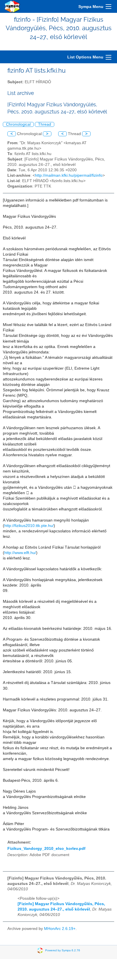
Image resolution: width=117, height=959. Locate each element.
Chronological (18, 124)
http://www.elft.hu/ (20, 553)
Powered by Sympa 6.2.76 (62, 950)
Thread (44, 124)
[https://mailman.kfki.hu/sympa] (12, 6)
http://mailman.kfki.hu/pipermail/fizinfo (69, 175)
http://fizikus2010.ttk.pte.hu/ (29, 526)
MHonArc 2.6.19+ (60, 929)
